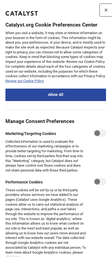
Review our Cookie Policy (24, 81)
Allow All (55, 94)
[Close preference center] (106, 10)
